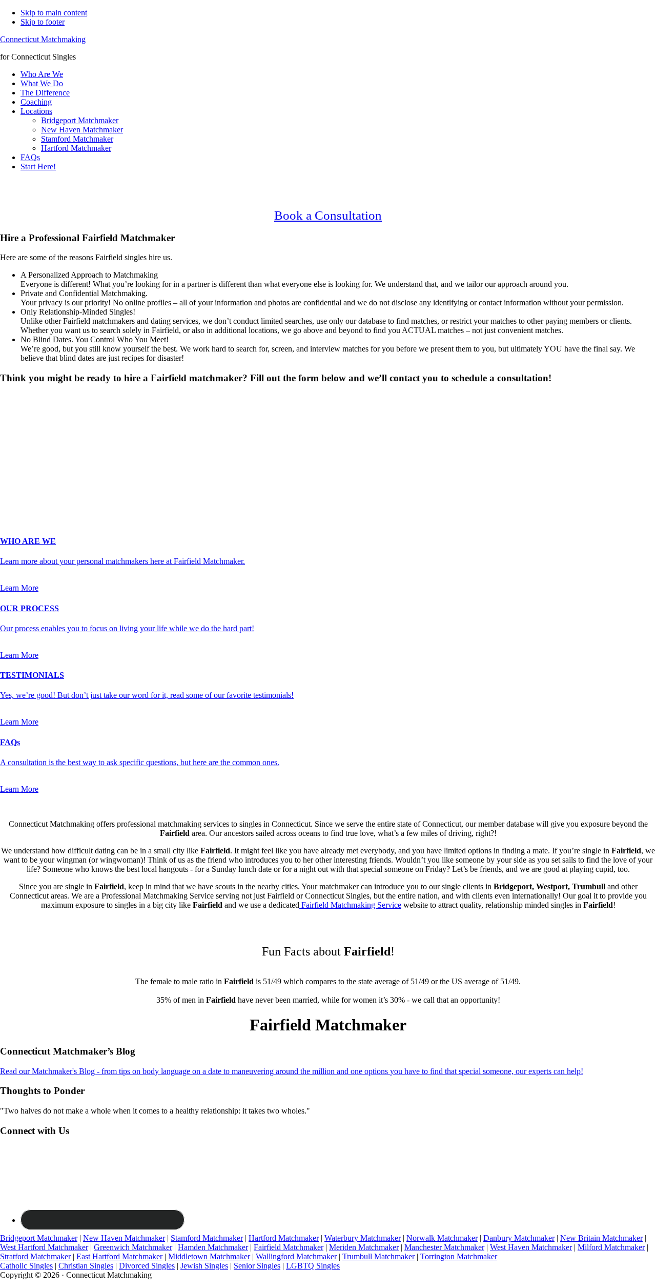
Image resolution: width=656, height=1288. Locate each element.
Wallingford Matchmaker (296, 1256)
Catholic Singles (26, 1265)
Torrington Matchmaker (458, 1256)
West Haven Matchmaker (531, 1247)
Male (19, 416)
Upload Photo (22, 499)
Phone (13, 467)
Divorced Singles (147, 1265)
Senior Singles (257, 1265)
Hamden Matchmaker (213, 1247)
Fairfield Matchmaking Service (350, 905)
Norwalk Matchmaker (442, 1238)
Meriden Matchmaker (364, 1247)
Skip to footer (42, 21)
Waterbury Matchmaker (362, 1238)
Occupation (18, 478)
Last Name (21, 446)
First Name (21, 435)
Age (10, 425)
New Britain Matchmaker (601, 1238)
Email (12, 457)
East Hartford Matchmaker (119, 1256)
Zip (8, 489)
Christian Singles (85, 1265)
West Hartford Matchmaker (44, 1247)
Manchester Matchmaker (444, 1247)
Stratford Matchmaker (35, 1256)
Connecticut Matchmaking (43, 39)
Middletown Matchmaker (209, 1256)
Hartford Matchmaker (284, 1238)
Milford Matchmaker (611, 1247)
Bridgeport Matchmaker (38, 1238)
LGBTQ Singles (313, 1265)
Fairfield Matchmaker (288, 1247)
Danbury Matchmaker (519, 1238)
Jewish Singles (204, 1265)
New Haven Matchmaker (124, 1238)
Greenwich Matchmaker (133, 1247)
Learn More (19, 587)
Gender (15, 398)
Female (49, 416)
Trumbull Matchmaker (378, 1256)
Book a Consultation (328, 215)
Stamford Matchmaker (207, 1238)
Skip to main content (53, 12)
